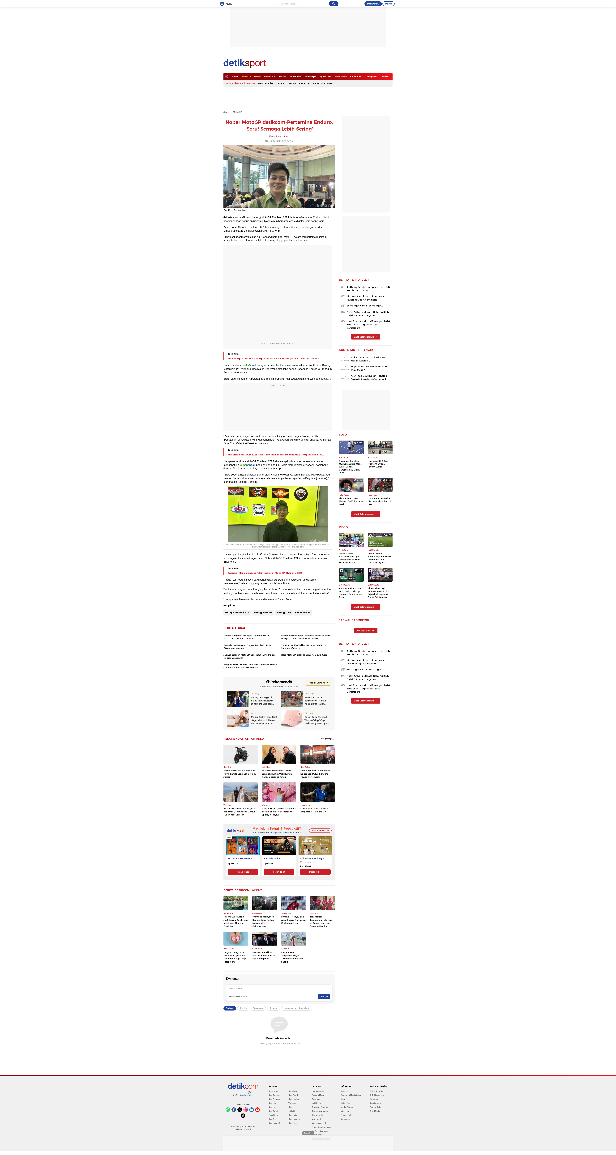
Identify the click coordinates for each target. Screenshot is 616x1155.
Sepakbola (295, 76)
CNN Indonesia (376, 1091)
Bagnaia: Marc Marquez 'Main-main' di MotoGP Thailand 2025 (265, 573)
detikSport (273, 1111)
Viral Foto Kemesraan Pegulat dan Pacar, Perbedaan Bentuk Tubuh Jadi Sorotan (239, 811)
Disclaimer (345, 1119)
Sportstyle (310, 76)
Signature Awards (320, 1107)
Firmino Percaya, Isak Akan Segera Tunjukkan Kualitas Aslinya (293, 919)
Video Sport (357, 76)
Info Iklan (345, 1111)
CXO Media (375, 1111)
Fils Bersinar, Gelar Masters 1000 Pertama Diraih (351, 501)
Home (235, 76)
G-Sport (280, 83)
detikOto (273, 1119)
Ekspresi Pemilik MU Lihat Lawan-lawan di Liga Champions (263, 955)
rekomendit (317, 1135)
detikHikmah (294, 1119)
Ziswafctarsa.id (319, 1123)
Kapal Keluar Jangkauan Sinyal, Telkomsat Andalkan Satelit (292, 957)
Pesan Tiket (243, 872)
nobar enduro (303, 612)
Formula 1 (269, 76)
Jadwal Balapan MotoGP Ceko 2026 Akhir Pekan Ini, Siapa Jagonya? (249, 656)
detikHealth (293, 1099)
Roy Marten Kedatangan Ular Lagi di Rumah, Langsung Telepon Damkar (321, 921)
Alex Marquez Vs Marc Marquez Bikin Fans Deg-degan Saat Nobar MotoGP (273, 358)
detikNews (273, 1091)
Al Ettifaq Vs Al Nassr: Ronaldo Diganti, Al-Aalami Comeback (369, 377)
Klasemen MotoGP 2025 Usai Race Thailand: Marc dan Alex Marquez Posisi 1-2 (275, 454)
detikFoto (292, 1115)
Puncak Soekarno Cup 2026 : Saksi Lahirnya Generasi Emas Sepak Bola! (350, 592)
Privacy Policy (347, 1115)
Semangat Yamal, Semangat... (365, 305)
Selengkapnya (326, 739)
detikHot (272, 1107)
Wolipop (292, 1103)
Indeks (384, 76)
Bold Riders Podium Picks (240, 83)
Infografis (372, 76)
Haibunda (374, 1099)
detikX (291, 1107)
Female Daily (375, 1107)
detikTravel (293, 1091)
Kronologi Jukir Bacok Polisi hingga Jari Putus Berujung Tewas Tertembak (315, 773)
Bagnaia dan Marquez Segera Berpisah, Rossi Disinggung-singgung (247, 646)
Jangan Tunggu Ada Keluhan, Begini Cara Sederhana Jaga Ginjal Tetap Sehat (234, 957)
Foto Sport (340, 76)
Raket (257, 76)
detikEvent (316, 1103)
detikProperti (274, 1123)
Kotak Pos (345, 1103)
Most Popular (265, 83)
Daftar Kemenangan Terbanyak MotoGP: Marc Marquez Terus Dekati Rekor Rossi (305, 637)
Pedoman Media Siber (351, 1095)
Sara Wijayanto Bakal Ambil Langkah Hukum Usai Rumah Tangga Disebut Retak (277, 773)
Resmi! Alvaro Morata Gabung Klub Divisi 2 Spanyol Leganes (368, 314)
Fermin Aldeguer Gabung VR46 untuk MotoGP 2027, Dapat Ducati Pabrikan (247, 637)
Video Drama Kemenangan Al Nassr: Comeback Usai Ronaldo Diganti (380, 558)
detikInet (272, 1103)
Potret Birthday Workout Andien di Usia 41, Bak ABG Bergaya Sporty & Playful (279, 811)
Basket (282, 76)
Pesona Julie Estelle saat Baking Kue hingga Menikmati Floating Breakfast (235, 921)
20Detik (291, 1111)
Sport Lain (325, 76)
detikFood (293, 1095)
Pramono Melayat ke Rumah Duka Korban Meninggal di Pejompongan (263, 921)
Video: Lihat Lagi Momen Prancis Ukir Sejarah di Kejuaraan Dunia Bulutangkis (378, 592)
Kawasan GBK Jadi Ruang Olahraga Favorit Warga (378, 464)
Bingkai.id (316, 1119)
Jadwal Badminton (299, 83)
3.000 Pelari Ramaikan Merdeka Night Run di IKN (379, 501)
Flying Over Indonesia (321, 1127)
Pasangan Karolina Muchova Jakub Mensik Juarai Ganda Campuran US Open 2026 (351, 467)
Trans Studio (317, 1115)
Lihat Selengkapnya (364, 336)
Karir (343, 1099)
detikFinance (274, 1099)
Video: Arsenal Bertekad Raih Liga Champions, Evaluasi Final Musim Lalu (349, 558)
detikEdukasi (274, 1095)
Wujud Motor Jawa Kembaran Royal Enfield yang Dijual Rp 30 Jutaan (239, 773)
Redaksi (344, 1091)
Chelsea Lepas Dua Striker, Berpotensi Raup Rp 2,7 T (314, 810)
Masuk (388, 3)
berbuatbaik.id (318, 1091)
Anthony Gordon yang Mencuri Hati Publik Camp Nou (368, 289)
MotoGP (246, 76)
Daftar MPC (373, 3)
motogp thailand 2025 (237, 612)
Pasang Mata (318, 1095)
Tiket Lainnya (318, 830)
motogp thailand (263, 612)
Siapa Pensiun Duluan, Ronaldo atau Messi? (369, 368)
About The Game (322, 83)
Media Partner (347, 1107)
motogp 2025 (283, 612)
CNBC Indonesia (377, 1095)
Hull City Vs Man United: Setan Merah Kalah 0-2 (369, 359)
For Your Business (320, 1131)
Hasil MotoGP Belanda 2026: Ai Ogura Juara (304, 655)
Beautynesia (375, 1103)
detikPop (292, 1123)
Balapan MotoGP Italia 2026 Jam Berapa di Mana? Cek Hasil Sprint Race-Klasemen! (250, 666)
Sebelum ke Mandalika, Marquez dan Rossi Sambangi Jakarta (303, 646)
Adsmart (316, 1099)
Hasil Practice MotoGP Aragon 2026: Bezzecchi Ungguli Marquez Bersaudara (368, 324)
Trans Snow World (320, 1111)
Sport (226, 112)
